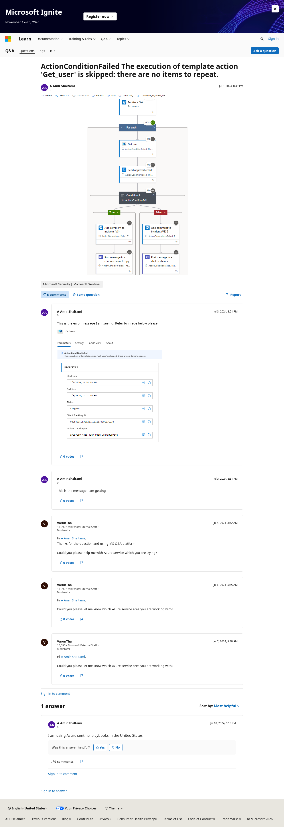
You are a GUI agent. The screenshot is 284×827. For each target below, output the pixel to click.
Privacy (104, 819)
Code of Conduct (200, 819)
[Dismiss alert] (275, 8)
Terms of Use (173, 819)
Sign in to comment (55, 693)
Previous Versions (43, 819)
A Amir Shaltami (62, 86)
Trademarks (230, 819)
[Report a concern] (82, 456)
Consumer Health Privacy (136, 819)
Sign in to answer (54, 791)
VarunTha (64, 523)
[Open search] (262, 39)
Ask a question (264, 51)
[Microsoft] (8, 39)
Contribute (85, 819)
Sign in (273, 38)
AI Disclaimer (15, 819)
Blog (65, 819)
